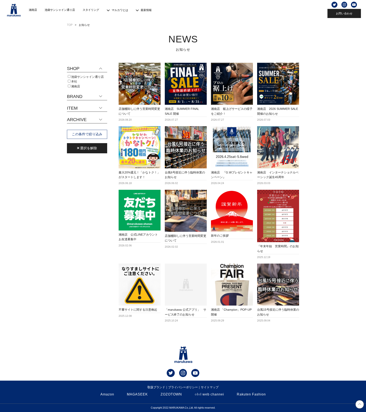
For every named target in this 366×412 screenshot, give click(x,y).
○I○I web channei (209, 394)
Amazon (107, 394)
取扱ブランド (156, 387)
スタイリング (91, 9)
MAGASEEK (137, 394)
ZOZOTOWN (171, 394)
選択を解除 (88, 148)
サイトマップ (210, 387)
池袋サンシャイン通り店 (60, 9)
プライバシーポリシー (183, 387)
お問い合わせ (344, 13)
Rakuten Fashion (251, 394)
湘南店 (33, 9)
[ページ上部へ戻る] (359, 405)
